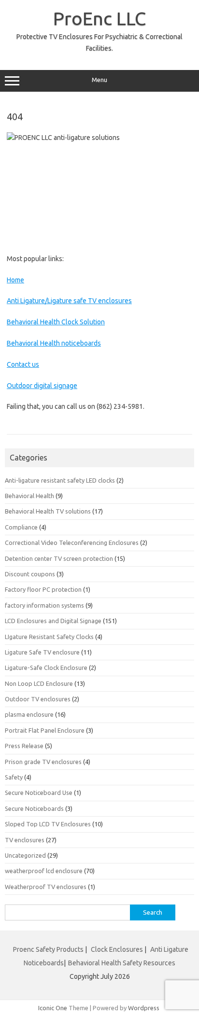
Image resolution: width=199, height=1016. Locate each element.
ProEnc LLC (99, 18)
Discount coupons (30, 574)
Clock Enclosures (117, 949)
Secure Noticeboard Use (38, 792)
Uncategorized (25, 855)
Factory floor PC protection (43, 589)
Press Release (24, 745)
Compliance (21, 527)
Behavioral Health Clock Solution (56, 322)
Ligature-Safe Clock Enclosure (46, 667)
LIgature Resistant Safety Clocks (49, 636)
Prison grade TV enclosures (43, 761)
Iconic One (52, 1007)
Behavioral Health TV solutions (48, 511)
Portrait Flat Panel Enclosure (45, 730)
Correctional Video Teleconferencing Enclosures (72, 542)
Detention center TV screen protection (59, 558)
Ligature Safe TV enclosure (42, 652)
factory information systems (44, 605)
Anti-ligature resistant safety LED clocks (60, 480)
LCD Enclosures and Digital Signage (53, 620)
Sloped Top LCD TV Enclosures (48, 824)
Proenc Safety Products (49, 949)
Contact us (23, 364)
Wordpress (143, 1007)
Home (15, 280)
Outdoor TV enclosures (38, 699)
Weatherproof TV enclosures (45, 886)
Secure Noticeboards (34, 808)
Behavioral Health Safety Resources (121, 963)
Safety (14, 777)
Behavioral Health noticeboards (54, 343)
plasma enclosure (29, 714)
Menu (99, 80)
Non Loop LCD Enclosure (39, 683)
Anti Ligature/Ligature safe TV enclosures (69, 301)
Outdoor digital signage (42, 386)
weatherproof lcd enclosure (44, 870)
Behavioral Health (29, 495)
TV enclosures (24, 839)
